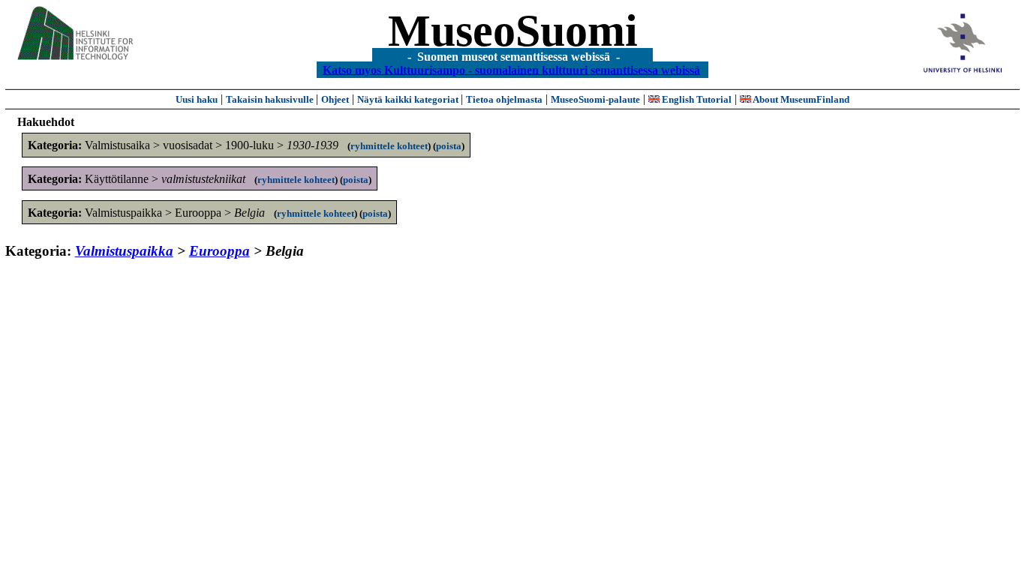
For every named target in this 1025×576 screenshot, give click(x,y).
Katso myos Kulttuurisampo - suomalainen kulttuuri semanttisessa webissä (511, 69)
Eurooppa (219, 251)
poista (448, 146)
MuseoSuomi (513, 31)
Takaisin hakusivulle (271, 99)
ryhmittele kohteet (389, 146)
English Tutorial (696, 99)
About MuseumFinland (800, 99)
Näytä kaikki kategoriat (409, 99)
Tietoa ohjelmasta (504, 99)
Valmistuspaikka (124, 251)
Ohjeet (335, 99)
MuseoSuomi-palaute (595, 99)
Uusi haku (197, 99)
